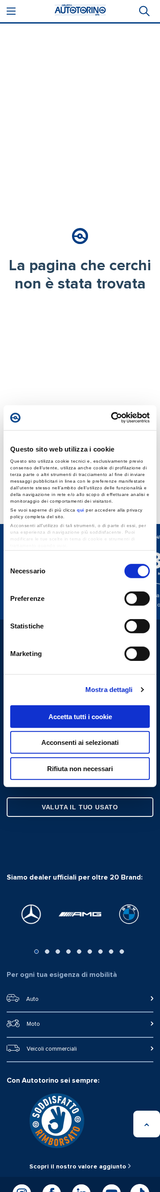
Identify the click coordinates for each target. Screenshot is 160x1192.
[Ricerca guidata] (143, 11)
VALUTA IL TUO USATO (80, 807)
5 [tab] (79, 951)
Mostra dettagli (109, 689)
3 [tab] (58, 951)
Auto (32, 999)
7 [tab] (100, 951)
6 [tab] (90, 951)
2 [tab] (47, 951)
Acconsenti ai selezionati (80, 742)
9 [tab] (122, 951)
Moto (33, 1024)
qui (80, 510)
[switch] (137, 598)
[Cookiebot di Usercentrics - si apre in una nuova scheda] (113, 418)
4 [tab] (68, 951)
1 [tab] (36, 951)
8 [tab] (111, 951)
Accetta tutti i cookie (80, 716)
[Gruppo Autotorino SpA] (80, 11)
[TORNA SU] (146, 1124)
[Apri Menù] (11, 11)
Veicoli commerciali (52, 1049)
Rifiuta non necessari (80, 768)
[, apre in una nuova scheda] (31, 914)
